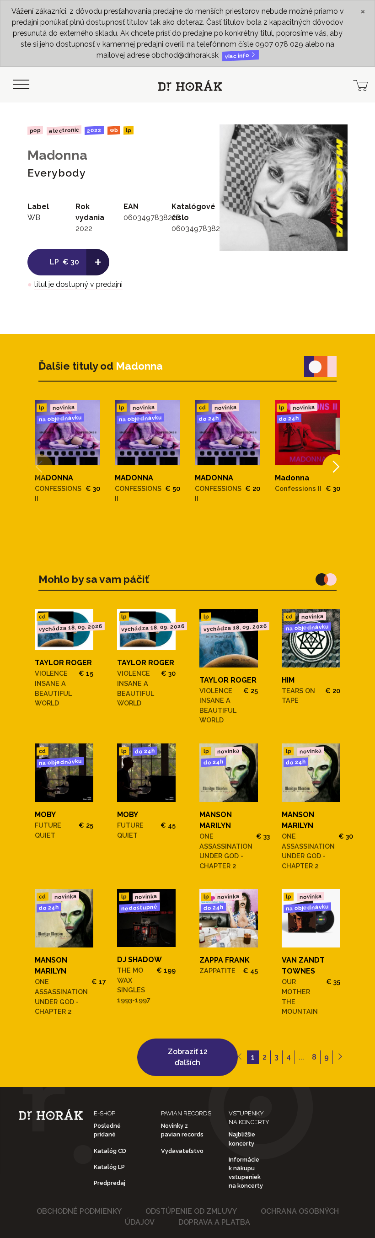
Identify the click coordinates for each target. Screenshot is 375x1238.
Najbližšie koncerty (242, 1138)
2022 (94, 130)
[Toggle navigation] (21, 85)
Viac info (238, 56)
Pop (35, 130)
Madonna (57, 155)
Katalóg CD (110, 1150)
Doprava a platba (214, 1222)
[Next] (335, 466)
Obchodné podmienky (79, 1211)
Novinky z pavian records (182, 1130)
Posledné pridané (107, 1130)
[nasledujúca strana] (340, 1057)
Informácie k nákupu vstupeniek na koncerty (246, 1173)
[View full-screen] (334, 138)
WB (114, 130)
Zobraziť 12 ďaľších (188, 1057)
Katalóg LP (109, 1166)
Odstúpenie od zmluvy (191, 1211)
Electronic (63, 130)
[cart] (360, 84)
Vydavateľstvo (182, 1150)
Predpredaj (109, 1182)
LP (128, 130)
